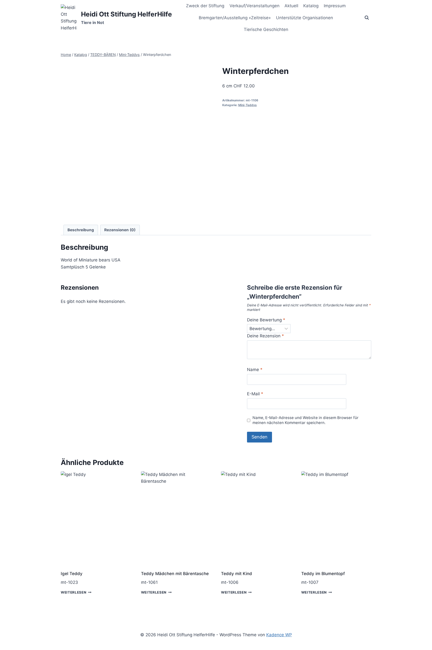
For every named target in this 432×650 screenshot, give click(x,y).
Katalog (310, 5)
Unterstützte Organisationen (304, 17)
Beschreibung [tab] (81, 229)
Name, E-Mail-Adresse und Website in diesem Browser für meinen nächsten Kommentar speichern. (305, 420)
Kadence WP (279, 634)
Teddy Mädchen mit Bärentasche (175, 573)
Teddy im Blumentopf (323, 573)
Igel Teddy (71, 573)
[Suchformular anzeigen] (366, 17)
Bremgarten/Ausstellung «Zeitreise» (235, 17)
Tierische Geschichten (266, 29)
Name (254, 369)
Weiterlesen (73, 592)
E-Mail (255, 393)
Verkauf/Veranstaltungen (255, 5)
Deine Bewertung (266, 319)
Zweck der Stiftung (205, 5)
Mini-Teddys (247, 105)
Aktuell (291, 5)
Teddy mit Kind (236, 573)
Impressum (335, 5)
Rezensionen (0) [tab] (120, 229)
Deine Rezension (265, 335)
